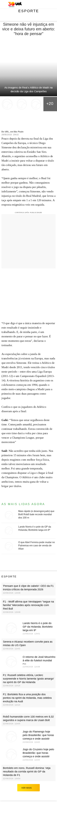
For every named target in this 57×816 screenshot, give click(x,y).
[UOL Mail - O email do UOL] (39, 4)
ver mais (26, 788)
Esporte (28, 11)
